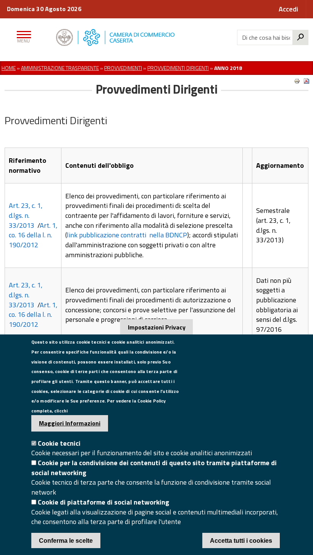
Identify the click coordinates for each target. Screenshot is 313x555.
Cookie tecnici (59, 443)
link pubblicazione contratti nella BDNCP (127, 235)
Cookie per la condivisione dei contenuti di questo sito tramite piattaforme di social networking (154, 468)
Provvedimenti (123, 68)
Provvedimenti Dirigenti (178, 68)
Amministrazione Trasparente (60, 68)
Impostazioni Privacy (157, 327)
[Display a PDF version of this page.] (306, 81)
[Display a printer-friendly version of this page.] (297, 81)
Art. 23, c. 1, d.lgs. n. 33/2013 (25, 215)
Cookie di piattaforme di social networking (103, 502)
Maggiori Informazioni (69, 423)
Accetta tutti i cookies (241, 540)
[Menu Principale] (22, 37)
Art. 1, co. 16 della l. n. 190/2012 (33, 235)
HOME (9, 68)
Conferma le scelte (66, 540)
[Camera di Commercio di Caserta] (130, 37)
